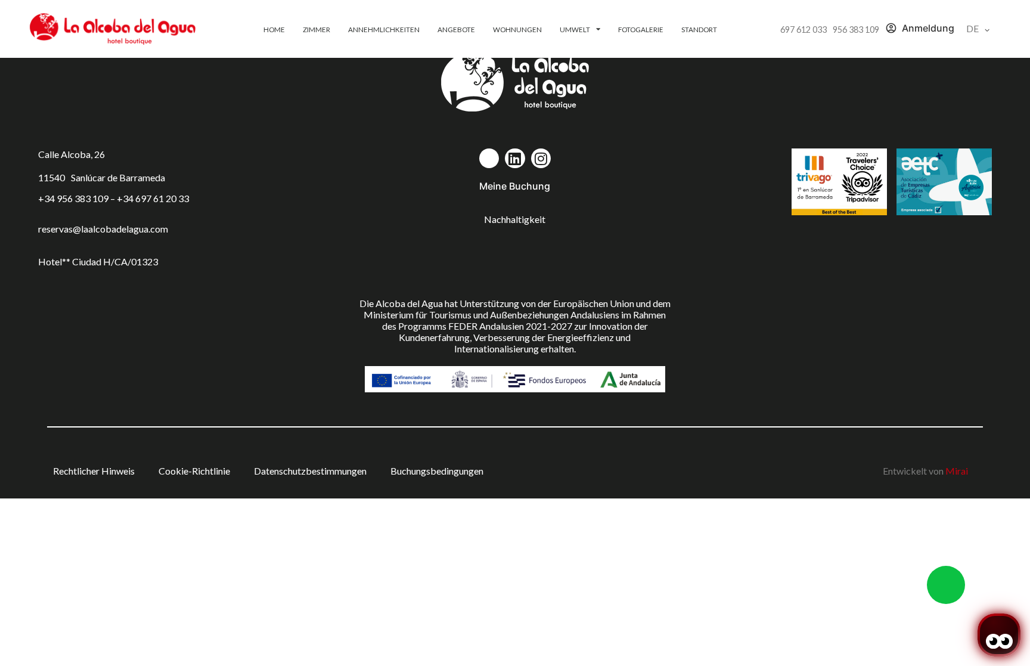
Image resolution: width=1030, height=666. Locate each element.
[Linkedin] (515, 158)
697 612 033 (803, 29)
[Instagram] (541, 158)
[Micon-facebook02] (489, 158)
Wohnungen (517, 29)
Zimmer (316, 29)
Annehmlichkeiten (384, 29)
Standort (699, 29)
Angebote (456, 29)
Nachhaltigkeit (514, 219)
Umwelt (575, 29)
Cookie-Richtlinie (194, 470)
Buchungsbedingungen (436, 470)
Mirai (956, 470)
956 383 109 (856, 29)
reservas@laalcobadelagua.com (103, 228)
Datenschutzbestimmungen (310, 470)
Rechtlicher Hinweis (94, 470)
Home (274, 29)
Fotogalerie (640, 29)
